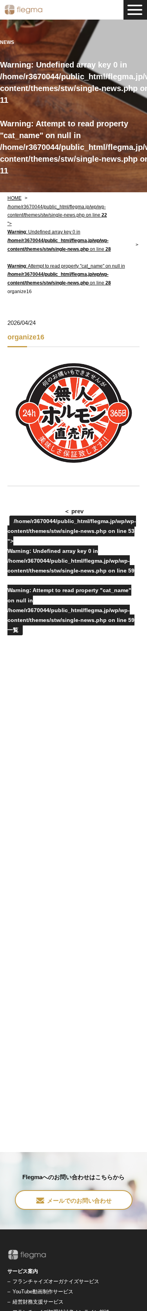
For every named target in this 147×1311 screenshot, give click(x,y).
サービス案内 (22, 1271)
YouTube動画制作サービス (43, 1292)
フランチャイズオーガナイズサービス (56, 1281)
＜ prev (73, 511)
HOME (14, 198)
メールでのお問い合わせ (79, 1200)
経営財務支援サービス (38, 1302)
